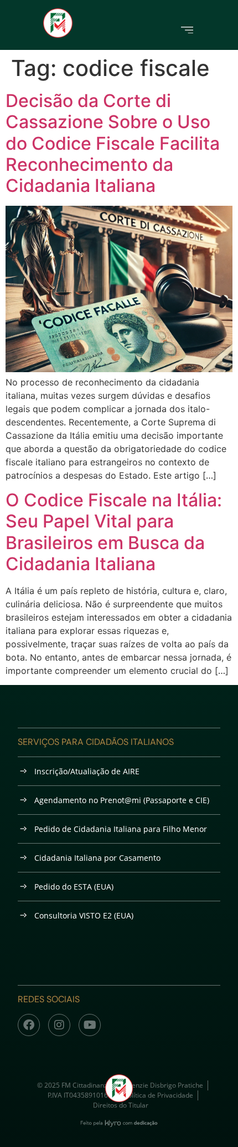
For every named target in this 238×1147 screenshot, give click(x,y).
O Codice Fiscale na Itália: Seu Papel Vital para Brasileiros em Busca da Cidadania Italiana (114, 532)
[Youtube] (90, 1025)
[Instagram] (59, 1025)
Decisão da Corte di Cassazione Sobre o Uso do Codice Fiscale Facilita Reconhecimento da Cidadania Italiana (113, 143)
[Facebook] (29, 1025)
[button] (187, 29)
